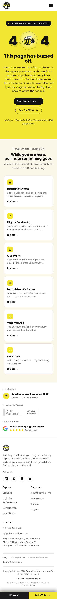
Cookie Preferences (38, 557)
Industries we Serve (41, 492)
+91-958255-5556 (12, 528)
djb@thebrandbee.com (15, 533)
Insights (35, 509)
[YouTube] (30, 479)
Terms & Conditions (12, 562)
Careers (35, 503)
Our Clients (9, 513)
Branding (7, 492)
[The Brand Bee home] (6, 5)
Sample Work (10, 507)
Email (16, 595)
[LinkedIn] (6, 479)
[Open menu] (51, 5)
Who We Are (37, 498)
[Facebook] (22, 479)
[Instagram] (14, 479)
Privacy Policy (18, 557)
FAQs (5, 557)
